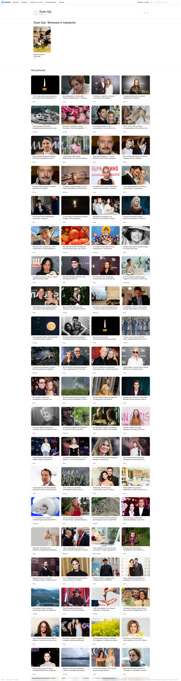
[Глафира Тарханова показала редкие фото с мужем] (136, 89)
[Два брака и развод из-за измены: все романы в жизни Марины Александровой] (105, 210)
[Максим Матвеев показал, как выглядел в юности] (75, 270)
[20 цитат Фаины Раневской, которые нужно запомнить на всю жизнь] (45, 421)
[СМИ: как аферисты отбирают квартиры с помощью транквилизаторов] (105, 602)
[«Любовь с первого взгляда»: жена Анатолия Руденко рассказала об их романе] (105, 89)
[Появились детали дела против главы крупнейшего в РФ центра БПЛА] (75, 180)
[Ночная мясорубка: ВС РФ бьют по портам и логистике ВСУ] (75, 421)
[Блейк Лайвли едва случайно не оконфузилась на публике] (105, 391)
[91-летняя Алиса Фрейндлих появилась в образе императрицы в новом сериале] (45, 210)
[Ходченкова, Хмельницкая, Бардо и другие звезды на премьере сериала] (45, 451)
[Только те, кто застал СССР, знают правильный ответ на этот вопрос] (136, 330)
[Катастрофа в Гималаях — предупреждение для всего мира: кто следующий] (45, 120)
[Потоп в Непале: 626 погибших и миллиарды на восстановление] (105, 511)
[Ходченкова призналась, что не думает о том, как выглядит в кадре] (75, 451)
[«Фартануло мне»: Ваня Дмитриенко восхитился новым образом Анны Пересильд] (75, 150)
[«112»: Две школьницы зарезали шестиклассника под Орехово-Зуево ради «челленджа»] (45, 89)
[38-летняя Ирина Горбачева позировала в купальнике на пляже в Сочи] (136, 451)
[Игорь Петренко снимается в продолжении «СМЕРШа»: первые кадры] (105, 571)
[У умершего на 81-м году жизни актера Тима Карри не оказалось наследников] (136, 300)
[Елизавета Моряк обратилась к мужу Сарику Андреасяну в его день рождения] (136, 602)
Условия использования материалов (157, 679)
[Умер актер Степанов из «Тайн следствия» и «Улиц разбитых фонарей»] (45, 240)
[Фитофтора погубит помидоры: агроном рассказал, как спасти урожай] (75, 240)
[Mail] (3, 2)
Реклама (16, 679)
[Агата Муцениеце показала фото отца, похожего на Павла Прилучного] (75, 571)
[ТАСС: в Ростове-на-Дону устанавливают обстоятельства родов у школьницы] (136, 120)
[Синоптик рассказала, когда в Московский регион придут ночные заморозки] (45, 361)
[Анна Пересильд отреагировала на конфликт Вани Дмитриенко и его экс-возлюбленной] (45, 300)
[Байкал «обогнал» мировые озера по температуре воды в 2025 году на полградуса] (75, 662)
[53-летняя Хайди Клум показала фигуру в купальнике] (105, 451)
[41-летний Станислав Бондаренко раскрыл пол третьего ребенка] (45, 391)
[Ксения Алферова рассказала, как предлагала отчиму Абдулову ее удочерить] (75, 330)
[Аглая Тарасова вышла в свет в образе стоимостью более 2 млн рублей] (45, 632)
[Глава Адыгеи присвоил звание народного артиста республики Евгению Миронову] (45, 481)
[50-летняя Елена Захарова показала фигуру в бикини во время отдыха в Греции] (105, 270)
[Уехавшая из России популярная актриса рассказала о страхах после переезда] (105, 180)
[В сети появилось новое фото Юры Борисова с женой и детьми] (105, 361)
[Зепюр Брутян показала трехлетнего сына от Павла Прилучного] (105, 481)
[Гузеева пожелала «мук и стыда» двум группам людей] (45, 270)
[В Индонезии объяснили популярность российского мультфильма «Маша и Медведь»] (136, 541)
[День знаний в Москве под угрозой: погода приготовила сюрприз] (75, 300)
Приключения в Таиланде (39, 55)
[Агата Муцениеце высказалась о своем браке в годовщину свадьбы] (136, 180)
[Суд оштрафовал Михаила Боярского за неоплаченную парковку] (75, 602)
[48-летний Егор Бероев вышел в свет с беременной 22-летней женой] (75, 361)
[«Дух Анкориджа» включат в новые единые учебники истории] (75, 541)
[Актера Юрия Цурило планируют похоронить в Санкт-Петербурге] (105, 421)
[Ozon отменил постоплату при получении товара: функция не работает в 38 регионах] (105, 541)
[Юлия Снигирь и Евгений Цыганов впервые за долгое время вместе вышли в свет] (136, 511)
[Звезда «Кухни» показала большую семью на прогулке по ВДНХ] (45, 571)
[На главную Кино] (7, 2)
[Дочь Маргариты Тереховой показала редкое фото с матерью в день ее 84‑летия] (75, 89)
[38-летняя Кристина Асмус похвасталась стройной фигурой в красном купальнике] (75, 511)
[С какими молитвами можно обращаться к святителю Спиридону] (105, 240)
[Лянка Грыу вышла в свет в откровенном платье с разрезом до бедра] (45, 662)
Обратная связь (173, 679)
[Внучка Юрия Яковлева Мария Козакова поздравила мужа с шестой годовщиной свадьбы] (45, 150)
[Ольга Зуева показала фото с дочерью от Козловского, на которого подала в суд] (136, 571)
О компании (9, 679)
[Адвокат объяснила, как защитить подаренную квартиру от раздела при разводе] (45, 541)
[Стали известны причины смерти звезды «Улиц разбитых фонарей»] (75, 210)
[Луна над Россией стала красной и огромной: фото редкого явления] (45, 330)
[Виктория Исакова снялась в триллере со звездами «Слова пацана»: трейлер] (136, 662)
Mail (3, 679)
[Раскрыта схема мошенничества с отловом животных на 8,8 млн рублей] (105, 300)
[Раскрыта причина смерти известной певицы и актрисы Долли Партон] (136, 210)
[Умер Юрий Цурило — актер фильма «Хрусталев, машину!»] (105, 150)
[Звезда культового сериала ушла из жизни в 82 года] (136, 240)
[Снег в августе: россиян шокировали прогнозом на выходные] (75, 481)
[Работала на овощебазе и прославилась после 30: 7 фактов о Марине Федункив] (136, 632)
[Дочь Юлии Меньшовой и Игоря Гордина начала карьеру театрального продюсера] (136, 150)
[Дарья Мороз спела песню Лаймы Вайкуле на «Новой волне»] (136, 361)
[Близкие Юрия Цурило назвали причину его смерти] (45, 180)
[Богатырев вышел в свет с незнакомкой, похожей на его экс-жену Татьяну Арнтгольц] (105, 120)
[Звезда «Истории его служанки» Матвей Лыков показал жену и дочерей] (136, 391)
